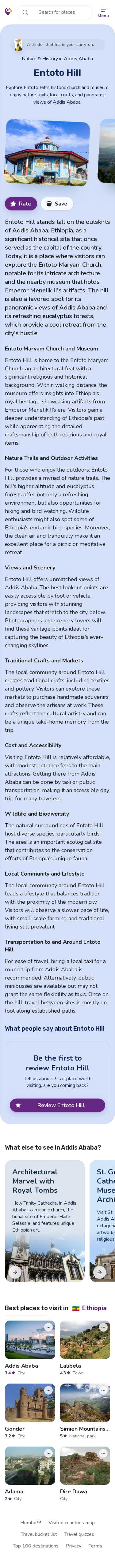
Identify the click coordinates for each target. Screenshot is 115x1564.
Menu (103, 16)
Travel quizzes (79, 1534)
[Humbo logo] (8, 12)
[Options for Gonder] (48, 1390)
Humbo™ (30, 1522)
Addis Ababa (78, 58)
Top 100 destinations (36, 1546)
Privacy (73, 1546)
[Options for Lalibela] (103, 1327)
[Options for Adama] (48, 1453)
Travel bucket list (39, 1534)
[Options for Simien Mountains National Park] (103, 1390)
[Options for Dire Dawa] (103, 1453)
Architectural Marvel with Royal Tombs (35, 1181)
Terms (95, 1546)
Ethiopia (89, 1308)
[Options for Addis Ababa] (48, 1327)
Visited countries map (71, 1522)
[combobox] (55, 12)
